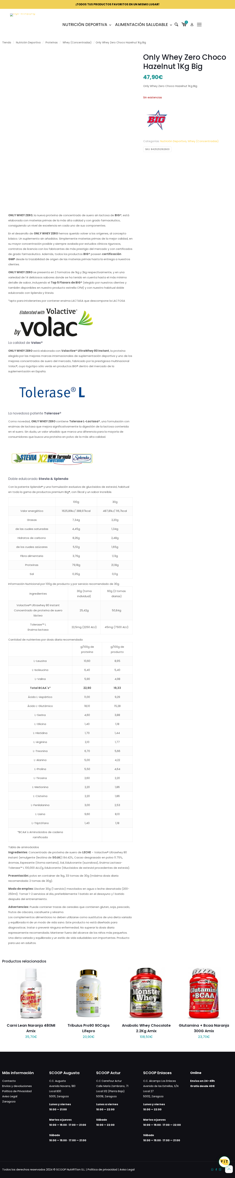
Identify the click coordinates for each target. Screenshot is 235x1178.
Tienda (6, 42)
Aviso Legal (9, 1096)
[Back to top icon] (229, 1169)
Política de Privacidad (17, 1091)
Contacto (9, 1081)
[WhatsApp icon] (212, 1169)
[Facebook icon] (216, 1169)
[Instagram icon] (220, 1169)
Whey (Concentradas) (77, 42)
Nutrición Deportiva (28, 42)
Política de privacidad (102, 1169)
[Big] (157, 120)
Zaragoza (8, 1101)
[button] (224, 1161)
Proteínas (52, 42)
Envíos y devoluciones (17, 1086)
